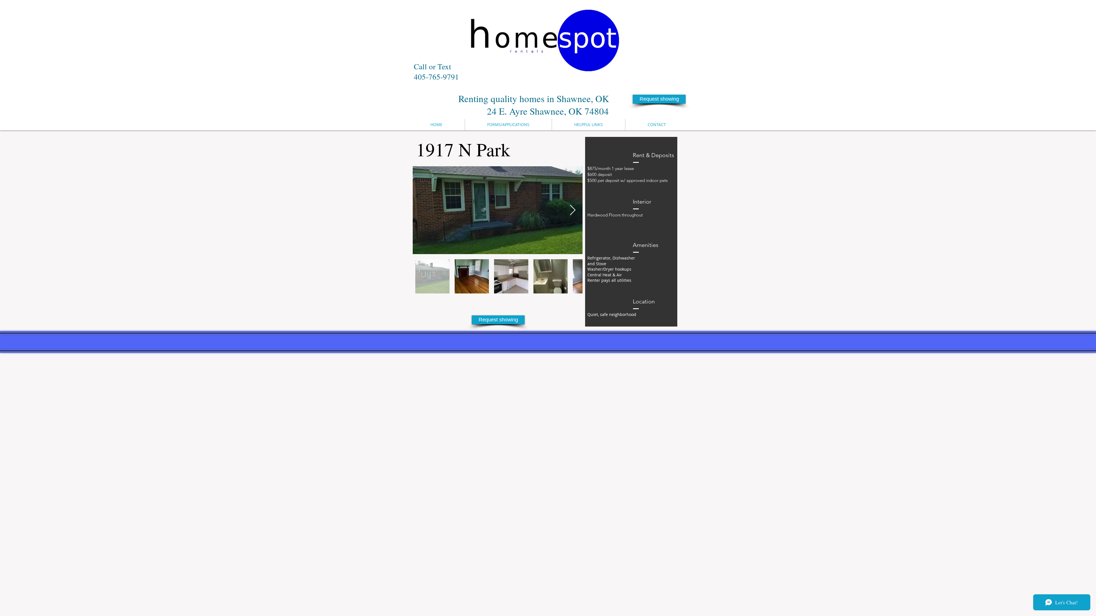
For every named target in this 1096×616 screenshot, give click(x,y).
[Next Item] (572, 210)
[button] (659, 99)
